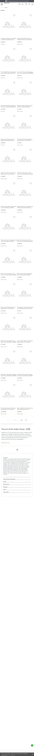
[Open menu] (2, 4)
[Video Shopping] (23, 4)
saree (27, 434)
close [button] (32, 754)
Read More (5, 442)
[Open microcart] (32, 4)
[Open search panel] (19, 4)
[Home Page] (8, 4)
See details (12, 755)
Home (2, 7)
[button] (29, 4)
